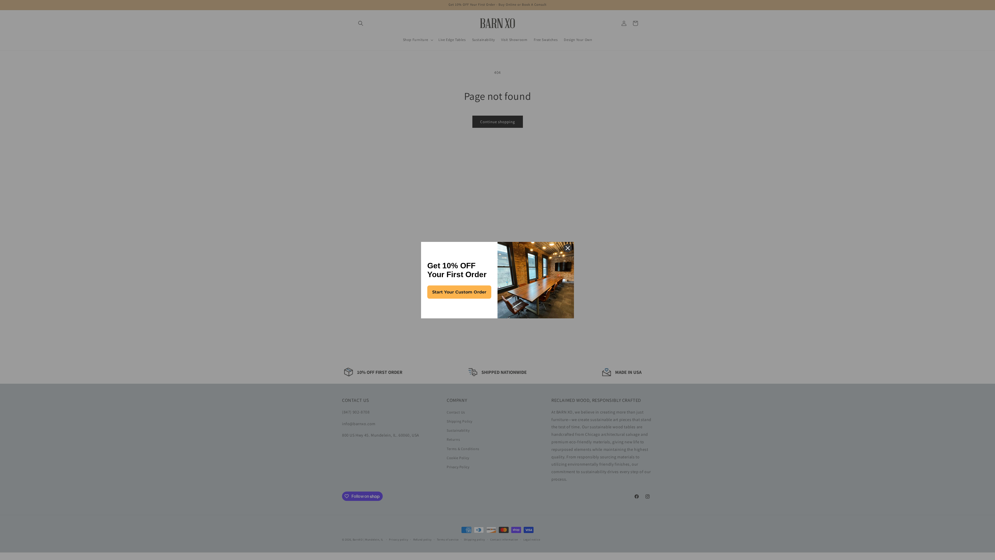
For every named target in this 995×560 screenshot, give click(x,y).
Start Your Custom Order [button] (459, 292)
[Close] (568, 248)
